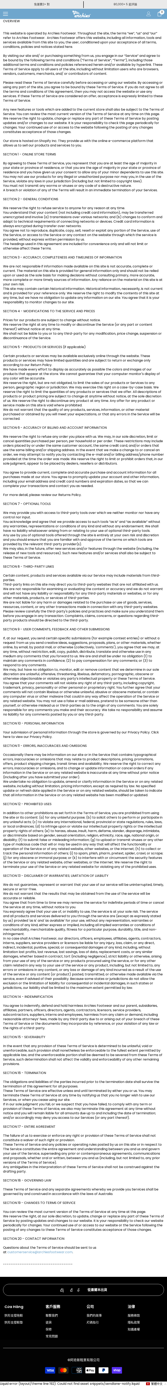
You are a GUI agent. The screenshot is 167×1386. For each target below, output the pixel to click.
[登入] (148, 14)
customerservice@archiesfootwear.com (40, 1252)
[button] (156, 1384)
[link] (83, 1290)
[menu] (5, 13)
